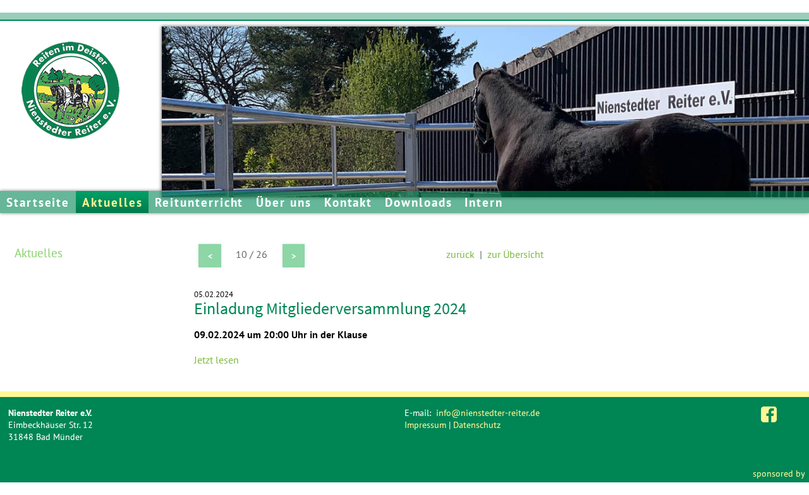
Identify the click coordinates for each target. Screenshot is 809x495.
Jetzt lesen (216, 359)
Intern (484, 202)
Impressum (425, 425)
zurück (460, 254)
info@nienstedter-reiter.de (488, 412)
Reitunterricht (199, 202)
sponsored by (779, 473)
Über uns (283, 202)
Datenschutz (477, 425)
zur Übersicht (515, 254)
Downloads (418, 202)
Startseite (38, 202)
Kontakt (348, 202)
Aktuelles (112, 202)
